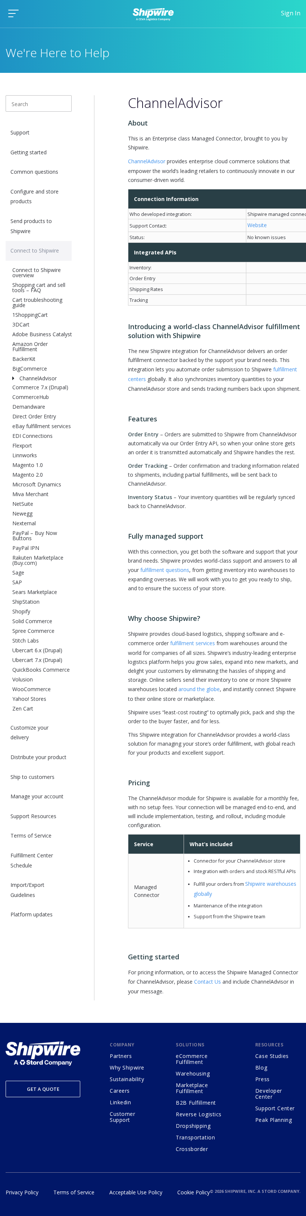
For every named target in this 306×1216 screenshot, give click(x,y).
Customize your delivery (29, 732)
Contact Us (207, 981)
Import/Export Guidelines (27, 889)
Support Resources (33, 816)
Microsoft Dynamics (36, 484)
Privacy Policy (22, 1192)
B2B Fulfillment (196, 1102)
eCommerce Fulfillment (191, 1058)
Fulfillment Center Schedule (31, 860)
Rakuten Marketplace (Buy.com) (37, 560)
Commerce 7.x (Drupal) (40, 387)
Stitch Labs (25, 640)
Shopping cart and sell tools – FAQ (38, 287)
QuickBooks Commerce (41, 669)
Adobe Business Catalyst (42, 334)
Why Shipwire (127, 1067)
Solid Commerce (32, 621)
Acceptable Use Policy (135, 1192)
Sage (18, 572)
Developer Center (268, 1093)
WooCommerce (31, 689)
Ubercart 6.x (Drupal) (37, 650)
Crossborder (192, 1148)
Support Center (275, 1108)
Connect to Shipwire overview (36, 272)
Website (257, 225)
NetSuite (22, 503)
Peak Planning (273, 1119)
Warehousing (193, 1073)
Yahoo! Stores (29, 698)
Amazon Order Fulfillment (30, 346)
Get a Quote (43, 1089)
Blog (261, 1067)
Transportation (195, 1137)
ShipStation (26, 601)
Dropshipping (193, 1125)
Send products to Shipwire (31, 226)
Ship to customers (32, 776)
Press (262, 1079)
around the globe (199, 689)
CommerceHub (30, 396)
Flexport (22, 445)
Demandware (28, 406)
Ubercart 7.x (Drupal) (37, 659)
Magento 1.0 (27, 464)
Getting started (28, 152)
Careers (120, 1090)
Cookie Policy (193, 1192)
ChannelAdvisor (38, 378)
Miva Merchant (30, 494)
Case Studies (272, 1055)
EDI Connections (32, 435)
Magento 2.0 (27, 474)
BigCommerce (29, 368)
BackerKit (23, 358)
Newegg (22, 513)
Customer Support (122, 1116)
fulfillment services (192, 643)
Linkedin (120, 1102)
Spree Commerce (33, 630)
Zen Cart (22, 708)
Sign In (290, 13)
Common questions (34, 171)
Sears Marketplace (34, 591)
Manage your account (36, 796)
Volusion (22, 679)
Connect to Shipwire (34, 250)
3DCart (20, 324)
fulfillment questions (164, 569)
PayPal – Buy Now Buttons (34, 535)
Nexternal (24, 523)
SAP (17, 582)
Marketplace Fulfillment (192, 1088)
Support (19, 132)
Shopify (21, 611)
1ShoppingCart (30, 314)
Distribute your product (38, 757)
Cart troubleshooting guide (37, 302)
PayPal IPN (25, 547)
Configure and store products (34, 196)
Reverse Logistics (199, 1114)
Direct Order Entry (34, 416)
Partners (121, 1055)
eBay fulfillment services (41, 426)
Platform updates (31, 914)
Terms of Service (30, 835)
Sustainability (127, 1079)
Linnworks (24, 455)
